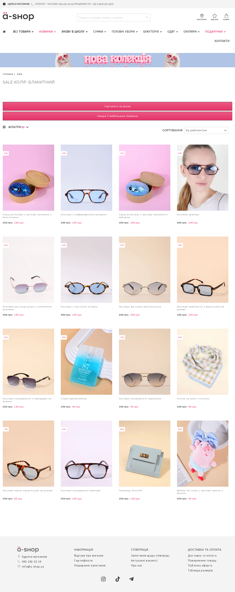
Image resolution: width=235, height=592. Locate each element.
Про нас (136, 565)
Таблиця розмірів (200, 570)
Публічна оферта (200, 565)
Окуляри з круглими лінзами (79, 306)
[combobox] (113, 17)
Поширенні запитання (90, 565)
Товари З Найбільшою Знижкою (117, 116)
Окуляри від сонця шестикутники (140, 306)
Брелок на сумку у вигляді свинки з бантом (200, 492)
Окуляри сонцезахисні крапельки (140, 398)
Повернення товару (202, 560)
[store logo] (18, 16)
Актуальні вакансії (144, 560)
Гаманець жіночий (130, 490)
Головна (8, 74)
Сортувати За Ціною (117, 106)
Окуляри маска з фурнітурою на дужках (28, 490)
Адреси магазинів (18, 4)
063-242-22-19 (31, 561)
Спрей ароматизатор (74, 398)
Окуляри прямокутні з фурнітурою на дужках (200, 308)
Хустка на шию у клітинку (193, 398)
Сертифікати (83, 560)
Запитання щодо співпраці (150, 555)
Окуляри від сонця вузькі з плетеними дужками (27, 308)
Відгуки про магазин (89, 555)
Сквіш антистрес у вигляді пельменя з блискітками (27, 216)
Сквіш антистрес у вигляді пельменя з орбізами (143, 216)
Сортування (172, 130)
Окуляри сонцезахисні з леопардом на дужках (27, 400)
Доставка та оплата (202, 555)
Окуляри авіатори (188, 214)
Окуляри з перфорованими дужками (84, 214)
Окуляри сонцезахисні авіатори (81, 490)
